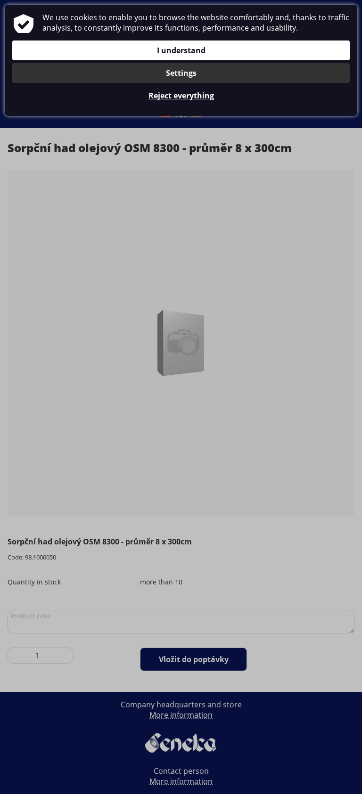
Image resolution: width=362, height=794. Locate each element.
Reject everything (181, 95)
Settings (181, 73)
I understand (181, 50)
